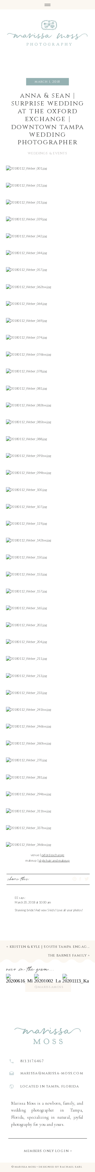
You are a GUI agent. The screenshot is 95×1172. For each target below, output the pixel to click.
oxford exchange (53, 855)
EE (16, 897)
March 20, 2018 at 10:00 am (33, 902)
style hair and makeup (54, 860)
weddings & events (47, 153)
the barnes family (67, 955)
